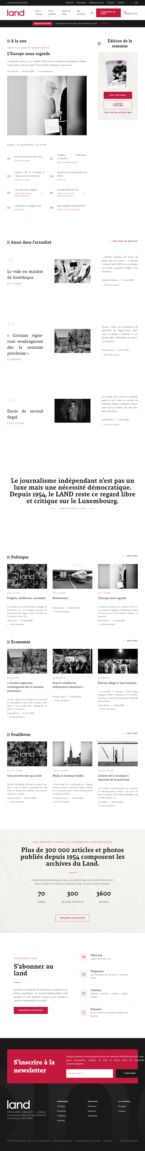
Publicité (70, 3)
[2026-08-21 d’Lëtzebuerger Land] (117, 74)
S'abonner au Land (108, 13)
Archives (81, 12)
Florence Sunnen (60, 798)
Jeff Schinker (107, 420)
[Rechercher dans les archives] (92, 12)
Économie (52, 12)
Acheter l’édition (118, 105)
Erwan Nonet (107, 350)
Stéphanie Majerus (110, 280)
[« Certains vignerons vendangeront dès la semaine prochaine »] (72, 341)
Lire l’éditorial (118, 95)
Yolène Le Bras (13, 798)
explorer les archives (72, 918)
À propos (111, 3)
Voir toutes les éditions (118, 113)
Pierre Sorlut (12, 71)
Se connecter (130, 13)
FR (131, 3)
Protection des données (62, 1141)
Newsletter (81, 3)
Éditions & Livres (96, 3)
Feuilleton (66, 12)
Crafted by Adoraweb (129, 1141)
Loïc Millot (102, 802)
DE (136, 3)
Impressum (107, 1141)
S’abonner (92, 1106)
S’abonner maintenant (30, 1010)
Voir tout (132, 556)
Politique (39, 12)
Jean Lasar (12, 621)
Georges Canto (59, 697)
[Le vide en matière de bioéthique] (72, 271)
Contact (121, 3)
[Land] (18, 1104)
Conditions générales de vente (87, 1141)
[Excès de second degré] (72, 410)
